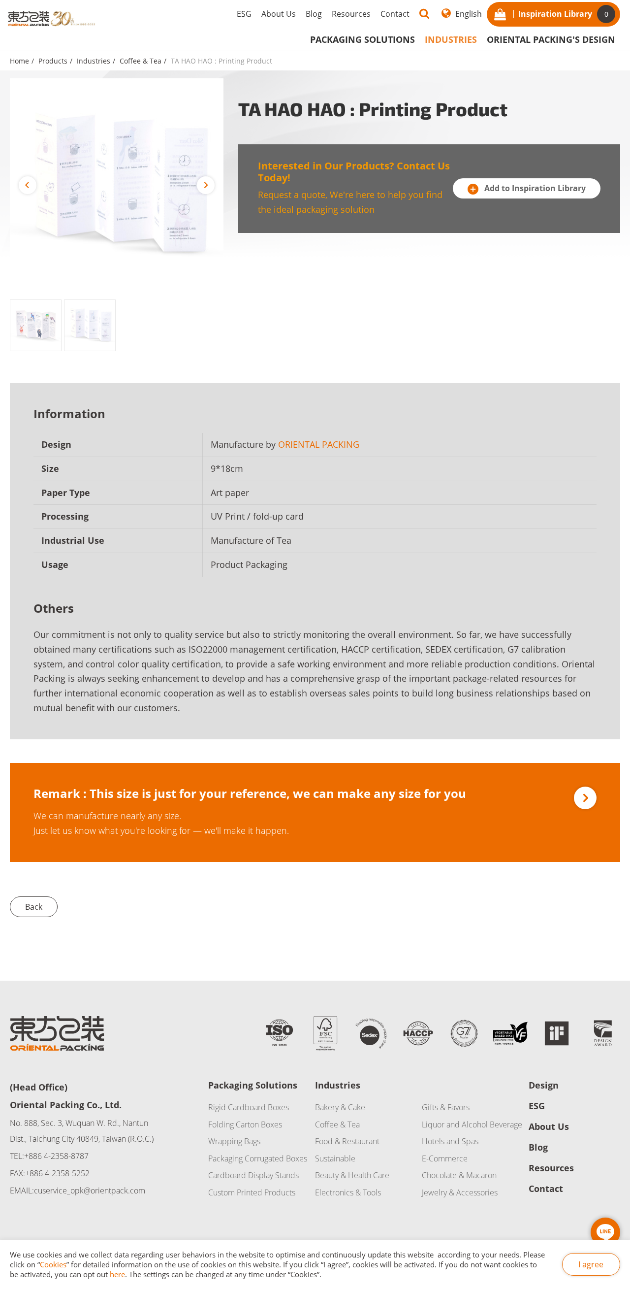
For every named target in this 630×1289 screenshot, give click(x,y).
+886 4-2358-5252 (57, 1173)
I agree (590, 1264)
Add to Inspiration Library (534, 188)
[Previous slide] (27, 185)
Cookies (53, 1264)
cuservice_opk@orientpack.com (89, 1190)
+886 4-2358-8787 (56, 1156)
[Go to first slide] (206, 185)
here (117, 1274)
